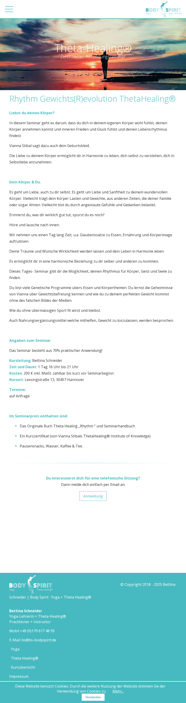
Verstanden (93, 697)
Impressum (19, 676)
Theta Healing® (24, 658)
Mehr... (118, 691)
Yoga (15, 649)
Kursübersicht (23, 667)
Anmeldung (93, 496)
